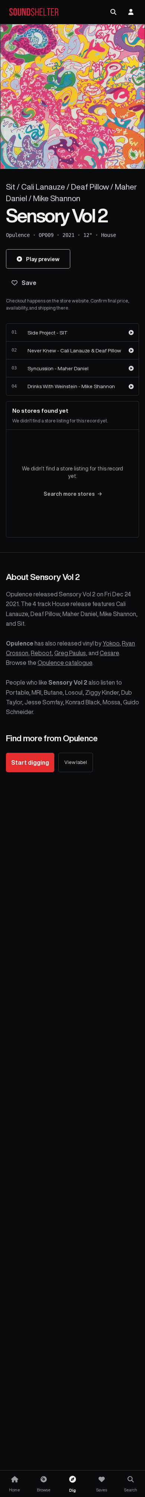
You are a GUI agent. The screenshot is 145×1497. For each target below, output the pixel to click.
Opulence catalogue (65, 663)
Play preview (42, 259)
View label (75, 762)
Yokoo (111, 643)
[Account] (131, 12)
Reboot (41, 653)
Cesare (109, 653)
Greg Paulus (70, 653)
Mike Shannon (56, 198)
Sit (10, 187)
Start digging (30, 762)
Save (29, 283)
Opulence (18, 235)
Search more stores (69, 494)
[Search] (113, 12)
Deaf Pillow (90, 187)
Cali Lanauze (43, 187)
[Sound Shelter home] (34, 12)
